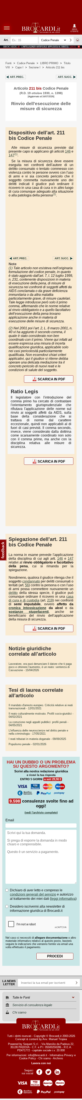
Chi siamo (44, 1058)
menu (6, 28)
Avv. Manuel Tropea (54, 1039)
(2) (54, 194)
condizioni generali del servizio (33, 894)
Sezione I (34, 67)
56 (27, 585)
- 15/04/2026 (40, 667)
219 (50, 600)
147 (11, 155)
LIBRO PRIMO (49, 63)
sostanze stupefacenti (29, 612)
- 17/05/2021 (38, 732)
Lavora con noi (41, 1063)
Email (9, 820)
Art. (17, 77)
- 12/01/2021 (41, 707)
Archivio (58, 1058)
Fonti (8, 63)
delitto (13, 593)
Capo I (19, 67)
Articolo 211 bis (55, 67)
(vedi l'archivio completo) (41, 812)
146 (68, 151)
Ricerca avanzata (77, 40)
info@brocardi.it (37, 1055)
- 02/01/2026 (27, 744)
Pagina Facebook (39, 1070)
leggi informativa (63, 898)
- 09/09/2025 (37, 739)
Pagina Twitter (48, 1070)
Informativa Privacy (61, 1055)
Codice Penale (26, 63)
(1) (15, 154)
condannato (31, 581)
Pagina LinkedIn (57, 1070)
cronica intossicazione (27, 608)
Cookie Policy (27, 1058)
